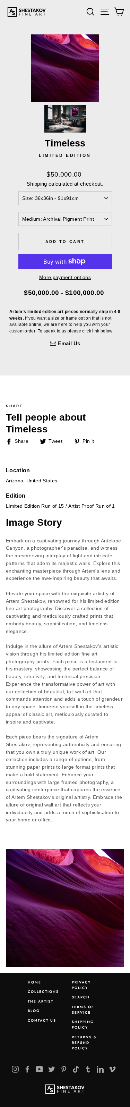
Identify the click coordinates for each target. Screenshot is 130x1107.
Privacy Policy (81, 985)
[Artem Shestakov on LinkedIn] (100, 1069)
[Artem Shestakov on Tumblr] (88, 1069)
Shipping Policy (83, 1024)
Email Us (68, 343)
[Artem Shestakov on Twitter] (51, 1069)
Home (34, 982)
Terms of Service (83, 1009)
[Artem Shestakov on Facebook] (27, 1069)
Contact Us (42, 1020)
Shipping (37, 184)
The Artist (40, 1001)
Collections (43, 991)
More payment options (65, 277)
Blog (34, 1010)
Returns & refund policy (84, 1042)
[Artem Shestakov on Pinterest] (63, 1069)
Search (81, 997)
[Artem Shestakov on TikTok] (75, 1069)
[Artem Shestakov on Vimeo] (112, 1069)
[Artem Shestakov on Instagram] (15, 1069)
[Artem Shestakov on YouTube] (39, 1069)
